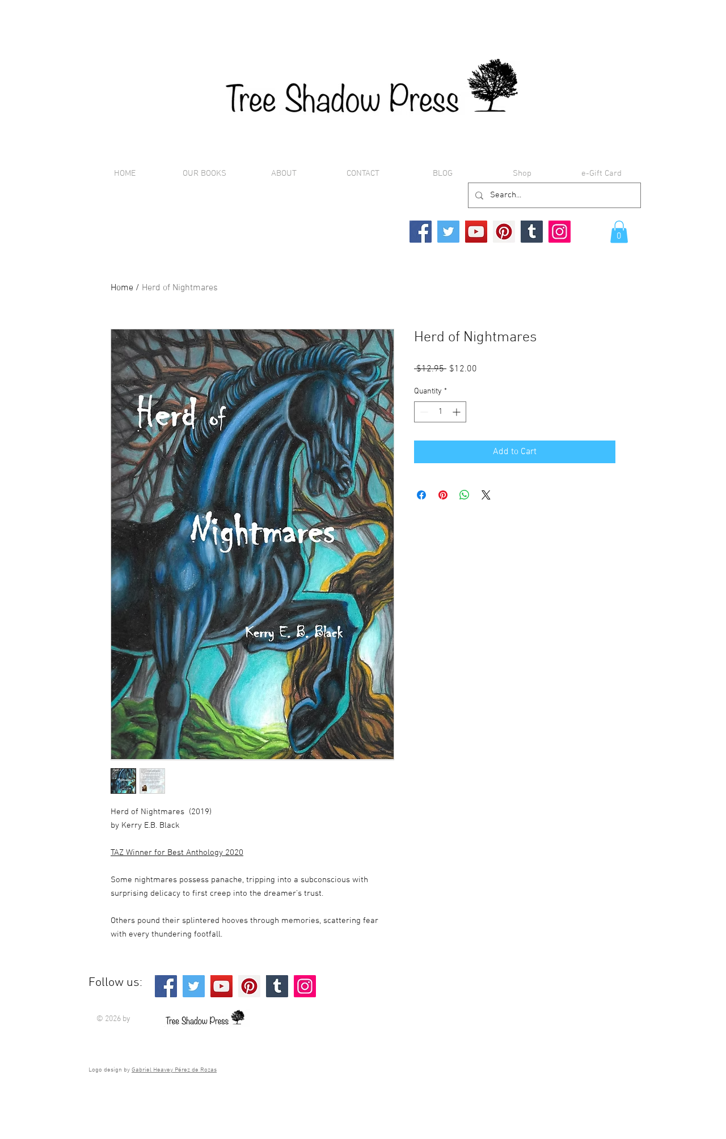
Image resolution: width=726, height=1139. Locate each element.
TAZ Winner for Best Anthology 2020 (177, 853)
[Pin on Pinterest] (443, 495)
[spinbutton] (440, 412)
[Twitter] (448, 232)
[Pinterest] (504, 232)
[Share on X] (486, 495)
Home (122, 288)
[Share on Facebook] (421, 495)
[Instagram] (559, 232)
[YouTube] (476, 232)
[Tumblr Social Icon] (532, 232)
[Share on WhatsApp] (464, 495)
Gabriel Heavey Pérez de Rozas (174, 1070)
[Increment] (457, 412)
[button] (619, 232)
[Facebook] (421, 232)
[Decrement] (423, 412)
